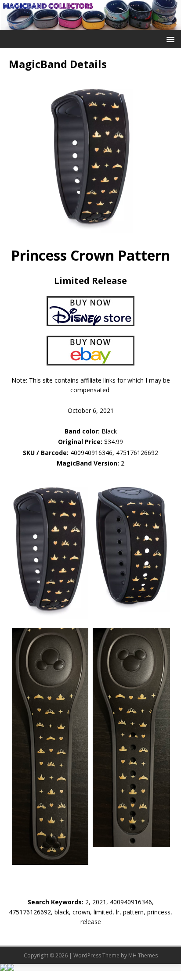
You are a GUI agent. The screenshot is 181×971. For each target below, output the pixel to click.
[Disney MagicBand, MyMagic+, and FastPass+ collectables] (90, 25)
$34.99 (113, 441)
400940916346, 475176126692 (114, 452)
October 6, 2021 (91, 410)
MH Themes (143, 955)
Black (91, 431)
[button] (169, 38)
